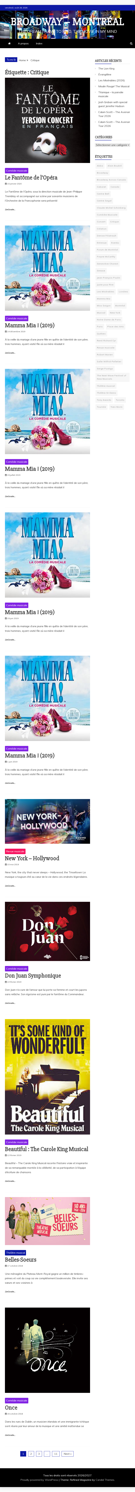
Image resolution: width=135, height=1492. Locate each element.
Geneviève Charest (107, 263)
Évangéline (104, 74)
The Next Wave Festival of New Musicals (111, 377)
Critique (114, 221)
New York (115, 312)
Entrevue (102, 242)
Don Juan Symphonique (33, 975)
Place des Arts (115, 326)
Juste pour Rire (105, 284)
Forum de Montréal (107, 249)
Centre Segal (104, 200)
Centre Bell (103, 194)
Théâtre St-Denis (106, 393)
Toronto (120, 400)
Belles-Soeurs (20, 1259)
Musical (101, 312)
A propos (23, 43)
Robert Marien (105, 354)
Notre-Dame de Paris (109, 319)
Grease (101, 270)
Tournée (101, 407)
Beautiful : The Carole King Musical (46, 1149)
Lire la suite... (10, 209)
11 (55, 1453)
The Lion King (106, 68)
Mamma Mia (103, 298)
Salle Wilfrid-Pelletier (109, 361)
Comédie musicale (16, 170)
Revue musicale (15, 851)
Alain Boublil (115, 165)
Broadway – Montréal (67, 21)
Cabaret (101, 187)
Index (39, 43)
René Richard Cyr (106, 340)
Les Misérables (105, 291)
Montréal (120, 305)
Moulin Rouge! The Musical (113, 86)
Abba (100, 165)
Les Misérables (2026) (111, 80)
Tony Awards (104, 400)
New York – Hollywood (32, 858)
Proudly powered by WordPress (39, 1479)
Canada (115, 187)
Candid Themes (105, 1479)
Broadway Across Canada (111, 179)
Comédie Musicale (107, 214)
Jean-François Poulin (108, 277)
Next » (67, 1453)
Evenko (115, 242)
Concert (101, 221)
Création (102, 228)
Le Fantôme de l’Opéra (31, 177)
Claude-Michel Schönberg (111, 208)
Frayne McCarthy (106, 256)
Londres (123, 291)
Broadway (102, 173)
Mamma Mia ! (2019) (30, 325)
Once (11, 1407)
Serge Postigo (105, 368)
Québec (101, 333)
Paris (100, 326)
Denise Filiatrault (106, 235)
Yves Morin (116, 407)
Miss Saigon (104, 305)
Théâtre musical (15, 1252)
